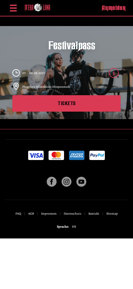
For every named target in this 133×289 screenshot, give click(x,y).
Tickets (66, 103)
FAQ (18, 213)
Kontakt (94, 213)
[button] (113, 8)
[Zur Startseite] (37, 8)
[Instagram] (66, 185)
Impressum (49, 213)
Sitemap (112, 213)
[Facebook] (52, 185)
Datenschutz (73, 213)
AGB (31, 213)
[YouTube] (81, 185)
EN (74, 226)
